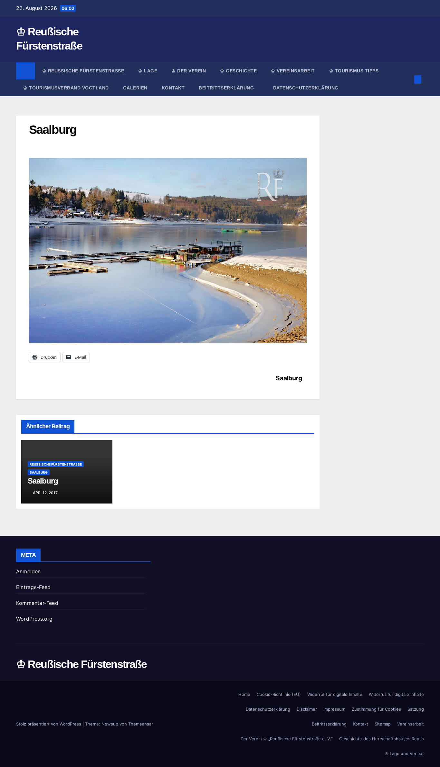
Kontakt (173, 87)
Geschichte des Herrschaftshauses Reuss (381, 738)
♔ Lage (147, 70)
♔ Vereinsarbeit (293, 70)
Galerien (135, 87)
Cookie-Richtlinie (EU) (279, 694)
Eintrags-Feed (33, 587)
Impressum (334, 709)
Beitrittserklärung (227, 87)
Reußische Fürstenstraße (56, 464)
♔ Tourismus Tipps (354, 70)
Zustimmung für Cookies (376, 709)
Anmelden (28, 571)
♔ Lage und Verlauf (404, 753)
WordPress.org (34, 618)
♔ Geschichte (238, 70)
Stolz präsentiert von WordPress (49, 723)
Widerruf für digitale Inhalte (334, 694)
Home (244, 694)
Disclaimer (307, 709)
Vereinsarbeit (410, 723)
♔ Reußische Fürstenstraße (83, 70)
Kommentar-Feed (37, 603)
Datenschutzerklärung (306, 87)
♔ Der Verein (188, 70)
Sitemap (383, 723)
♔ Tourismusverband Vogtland (66, 87)
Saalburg (289, 378)
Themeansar (140, 723)
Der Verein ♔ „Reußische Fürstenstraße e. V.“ (287, 738)
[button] (407, 79)
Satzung (415, 709)
